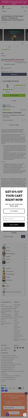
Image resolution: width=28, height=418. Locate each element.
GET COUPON (14, 224)
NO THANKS (14, 211)
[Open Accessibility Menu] (7, 414)
